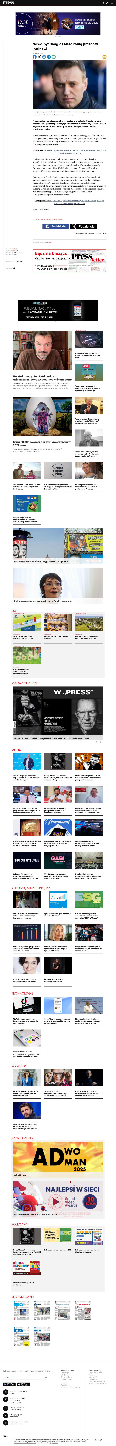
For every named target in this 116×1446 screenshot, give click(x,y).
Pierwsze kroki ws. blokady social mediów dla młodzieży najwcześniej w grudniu (87, 1021)
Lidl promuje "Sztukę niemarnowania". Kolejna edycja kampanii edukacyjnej (26, 519)
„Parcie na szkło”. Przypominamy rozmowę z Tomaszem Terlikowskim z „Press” (55, 1094)
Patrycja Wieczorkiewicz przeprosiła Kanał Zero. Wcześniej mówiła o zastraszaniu (55, 811)
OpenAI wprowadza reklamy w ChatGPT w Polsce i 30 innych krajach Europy (57, 1021)
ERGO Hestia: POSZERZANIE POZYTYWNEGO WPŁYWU (86, 637)
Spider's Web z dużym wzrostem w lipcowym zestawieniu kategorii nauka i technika (26, 877)
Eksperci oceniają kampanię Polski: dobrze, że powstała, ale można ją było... (88, 948)
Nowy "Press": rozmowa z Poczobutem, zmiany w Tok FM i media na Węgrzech (58, 777)
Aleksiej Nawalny (57, 219)
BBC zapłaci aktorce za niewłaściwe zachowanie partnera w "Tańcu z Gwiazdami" (86, 488)
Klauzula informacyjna (70, 1387)
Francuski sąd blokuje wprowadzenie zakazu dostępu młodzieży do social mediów (27, 1054)
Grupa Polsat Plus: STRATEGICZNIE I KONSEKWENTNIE (21, 671)
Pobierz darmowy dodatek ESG (57, 1250)
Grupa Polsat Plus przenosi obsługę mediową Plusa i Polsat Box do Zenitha (58, 487)
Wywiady (19, 1066)
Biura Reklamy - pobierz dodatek (23, 1284)
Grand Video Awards (97, 1383)
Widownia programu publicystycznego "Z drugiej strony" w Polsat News (87, 843)
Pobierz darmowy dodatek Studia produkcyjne (87, 1251)
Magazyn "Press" (96, 1373)
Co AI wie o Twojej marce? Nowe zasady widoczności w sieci (87, 355)
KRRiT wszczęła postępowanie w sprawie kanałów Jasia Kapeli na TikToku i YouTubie (88, 810)
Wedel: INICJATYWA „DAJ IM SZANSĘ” (56, 637)
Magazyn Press (24, 683)
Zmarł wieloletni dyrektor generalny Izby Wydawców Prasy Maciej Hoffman (87, 454)
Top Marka (93, 1379)
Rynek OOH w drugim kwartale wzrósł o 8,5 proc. (57, 915)
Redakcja (65, 1373)
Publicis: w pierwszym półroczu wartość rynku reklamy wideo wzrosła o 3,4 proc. (26, 948)
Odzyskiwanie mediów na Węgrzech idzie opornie (41, 561)
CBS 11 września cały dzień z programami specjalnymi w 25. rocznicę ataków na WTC (26, 810)
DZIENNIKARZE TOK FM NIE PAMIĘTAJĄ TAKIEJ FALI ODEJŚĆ (46, 738)
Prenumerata (66, 1379)
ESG (14, 610)
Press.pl (92, 1375)
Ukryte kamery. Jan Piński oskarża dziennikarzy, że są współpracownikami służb (42, 378)
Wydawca (65, 1375)
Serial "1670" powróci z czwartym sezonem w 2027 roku (42, 443)
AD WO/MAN (20, 1175)
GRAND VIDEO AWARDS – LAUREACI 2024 (35, 1214)
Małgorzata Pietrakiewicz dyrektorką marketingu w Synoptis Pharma (55, 948)
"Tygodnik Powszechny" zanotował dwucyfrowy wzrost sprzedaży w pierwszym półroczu (88, 389)
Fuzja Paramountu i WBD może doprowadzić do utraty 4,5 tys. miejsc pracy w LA (57, 843)
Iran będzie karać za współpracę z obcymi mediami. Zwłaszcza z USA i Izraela (88, 876)
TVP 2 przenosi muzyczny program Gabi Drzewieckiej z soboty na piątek (57, 876)
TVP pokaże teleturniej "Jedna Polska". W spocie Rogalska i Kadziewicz (26, 487)
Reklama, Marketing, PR (30, 888)
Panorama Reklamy (97, 1381)
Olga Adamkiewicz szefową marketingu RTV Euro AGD (25, 980)
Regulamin (65, 1385)
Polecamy (19, 1224)
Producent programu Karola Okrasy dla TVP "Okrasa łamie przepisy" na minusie (88, 777)
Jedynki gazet (22, 1297)
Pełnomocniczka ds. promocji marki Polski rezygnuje (43, 601)
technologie (48, 242)
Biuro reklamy (66, 1377)
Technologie (22, 993)
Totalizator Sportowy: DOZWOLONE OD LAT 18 (23, 637)
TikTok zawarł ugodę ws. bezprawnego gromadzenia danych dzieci (25, 1021)
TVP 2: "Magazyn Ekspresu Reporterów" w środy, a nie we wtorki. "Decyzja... (26, 777)
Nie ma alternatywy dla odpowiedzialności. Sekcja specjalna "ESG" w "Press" (86, 916)
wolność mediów (46, 219)
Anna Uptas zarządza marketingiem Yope (53, 980)
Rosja (38, 219)
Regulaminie (54, 1443)
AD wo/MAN (93, 1377)
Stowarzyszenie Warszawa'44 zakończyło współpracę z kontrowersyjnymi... (26, 916)
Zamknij (98, 1440)
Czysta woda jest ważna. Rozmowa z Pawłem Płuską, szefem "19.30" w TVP (87, 1093)
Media (16, 750)
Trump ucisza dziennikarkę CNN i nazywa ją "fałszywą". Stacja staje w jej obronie (87, 421)
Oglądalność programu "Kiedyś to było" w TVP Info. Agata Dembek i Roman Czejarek (27, 843)
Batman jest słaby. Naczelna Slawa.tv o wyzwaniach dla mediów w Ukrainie (25, 1093)
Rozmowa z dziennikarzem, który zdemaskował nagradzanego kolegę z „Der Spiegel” (25, 1127)
